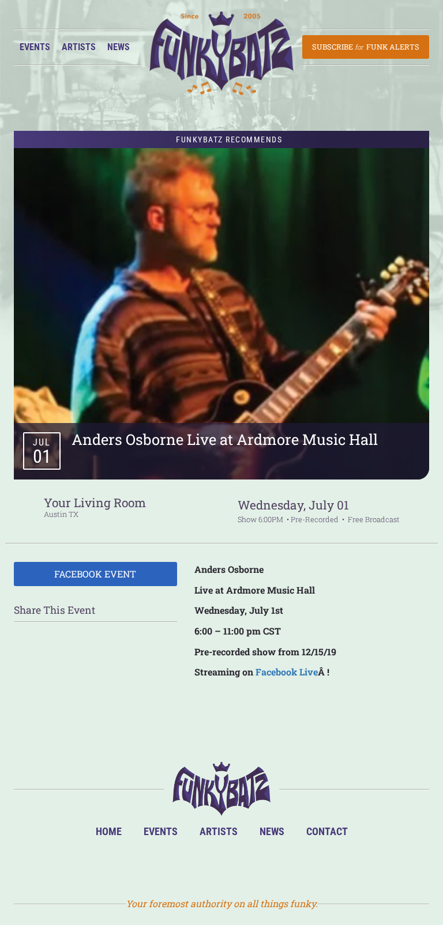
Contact (327, 831)
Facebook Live (287, 672)
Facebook (203, 865)
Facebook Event (95, 574)
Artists (79, 46)
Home (109, 831)
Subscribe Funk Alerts (365, 46)
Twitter (241, 865)
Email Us (278, 865)
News (118, 46)
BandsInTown (166, 865)
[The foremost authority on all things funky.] (221, 53)
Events (35, 46)
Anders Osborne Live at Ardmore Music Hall (225, 439)
